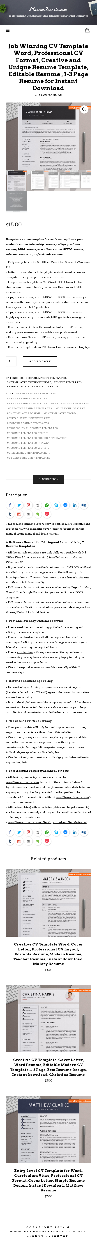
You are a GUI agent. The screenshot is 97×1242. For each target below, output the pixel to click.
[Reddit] (38, 505)
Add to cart (40, 361)
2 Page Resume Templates (28, 398)
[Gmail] (19, 514)
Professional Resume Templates (33, 428)
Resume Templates (68, 382)
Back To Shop (50, 95)
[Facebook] (10, 505)
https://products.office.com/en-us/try (31, 577)
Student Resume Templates (30, 458)
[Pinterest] (28, 505)
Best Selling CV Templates (46, 378)
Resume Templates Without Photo (33, 386)
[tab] (48, 479)
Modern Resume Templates (29, 423)
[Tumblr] (10, 514)
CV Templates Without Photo (29, 382)
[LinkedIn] (75, 505)
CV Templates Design (24, 413)
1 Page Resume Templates (37, 393)
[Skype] (56, 505)
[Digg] (84, 505)
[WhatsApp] (47, 505)
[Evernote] (38, 514)
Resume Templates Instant (29, 443)
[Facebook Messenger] (65, 505)
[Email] (28, 514)
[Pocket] (47, 514)
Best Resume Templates (71, 403)
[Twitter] (19, 505)
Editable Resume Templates (30, 418)
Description (48, 479)
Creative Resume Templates (31, 408)
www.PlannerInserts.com (22, 782)
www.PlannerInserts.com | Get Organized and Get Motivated (47, 822)
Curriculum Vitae (71, 408)
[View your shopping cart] (87, 30)
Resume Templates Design (28, 433)
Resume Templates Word (27, 448)
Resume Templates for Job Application (38, 438)
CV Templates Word (61, 413)
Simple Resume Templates (28, 453)
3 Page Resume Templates (28, 403)
